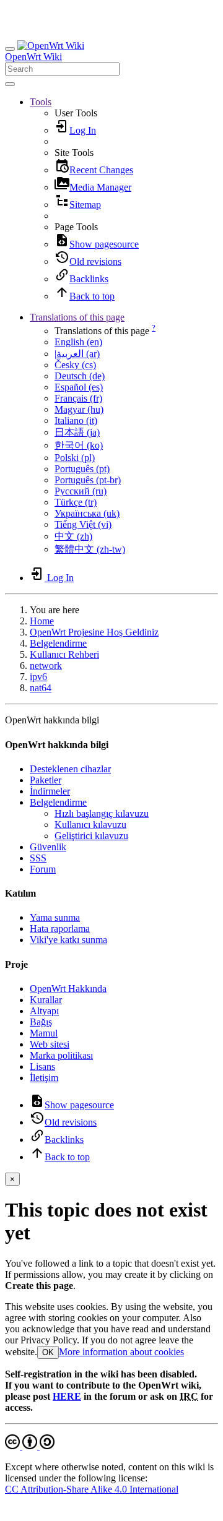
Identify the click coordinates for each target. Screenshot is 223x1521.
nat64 (40, 688)
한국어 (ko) (79, 445)
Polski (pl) (75, 457)
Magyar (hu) (79, 409)
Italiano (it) (76, 420)
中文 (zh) (73, 536)
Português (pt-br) (88, 480)
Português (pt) (82, 468)
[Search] (10, 84)
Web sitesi (49, 1044)
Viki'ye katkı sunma (68, 939)
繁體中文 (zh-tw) (90, 549)
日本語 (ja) (77, 432)
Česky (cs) (75, 365)
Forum (43, 869)
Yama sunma (55, 917)
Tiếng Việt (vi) (83, 524)
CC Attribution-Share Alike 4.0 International (91, 1489)
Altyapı (44, 1011)
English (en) (78, 342)
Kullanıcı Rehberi (64, 654)
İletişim (44, 1077)
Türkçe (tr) (76, 502)
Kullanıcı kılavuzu (90, 824)
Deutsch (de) (80, 376)
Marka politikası (61, 1055)
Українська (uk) (87, 513)
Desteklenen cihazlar (70, 769)
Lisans (42, 1066)
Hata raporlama (60, 928)
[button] (40, 102)
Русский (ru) (81, 491)
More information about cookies (121, 1351)
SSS (38, 858)
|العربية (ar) (77, 353)
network (46, 665)
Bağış (41, 1022)
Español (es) (79, 387)
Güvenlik (48, 847)
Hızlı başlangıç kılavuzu (102, 813)
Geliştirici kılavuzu (91, 835)
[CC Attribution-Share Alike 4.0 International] (30, 1446)
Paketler (45, 780)
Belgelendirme (58, 643)
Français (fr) (78, 398)
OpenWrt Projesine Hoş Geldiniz (94, 632)
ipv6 (38, 676)
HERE (67, 1396)
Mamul (44, 1033)
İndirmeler (50, 791)
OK (48, 1352)
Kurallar (46, 999)
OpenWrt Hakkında (68, 988)
